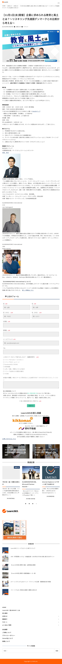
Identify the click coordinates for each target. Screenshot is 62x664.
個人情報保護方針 (32, 393)
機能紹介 (4, 619)
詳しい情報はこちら (28, 290)
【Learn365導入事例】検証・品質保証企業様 (23, 565)
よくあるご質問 (6, 625)
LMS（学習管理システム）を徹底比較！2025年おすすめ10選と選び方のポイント (32, 556)
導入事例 (4, 613)
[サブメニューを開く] (58, 616)
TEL (4, 348)
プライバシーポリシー (8, 635)
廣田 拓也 (5, 152)
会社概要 (4, 629)
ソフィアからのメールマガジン (14, 360)
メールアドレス (9, 339)
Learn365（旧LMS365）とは (11, 610)
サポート (4, 622)
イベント (25, 26)
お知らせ (18, 26)
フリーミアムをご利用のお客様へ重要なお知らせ (24, 590)
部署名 (6, 330)
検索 (57, 651)
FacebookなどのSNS (11, 364)
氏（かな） (8, 312)
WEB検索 (7, 367)
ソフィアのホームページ (12, 362)
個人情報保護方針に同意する (31, 401)
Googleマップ (36, 111)
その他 (7, 374)
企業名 (6, 321)
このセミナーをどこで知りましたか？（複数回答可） (21, 357)
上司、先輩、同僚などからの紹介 (15, 369)
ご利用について (6, 632)
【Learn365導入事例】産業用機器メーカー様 (23, 573)
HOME (4, 607)
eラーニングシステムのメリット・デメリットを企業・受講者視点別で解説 (31, 581)
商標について (6, 641)
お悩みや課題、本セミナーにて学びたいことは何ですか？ (30, 379)
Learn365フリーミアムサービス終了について (23, 548)
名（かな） (36, 312)
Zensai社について (7, 638)
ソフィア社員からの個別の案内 (14, 371)
